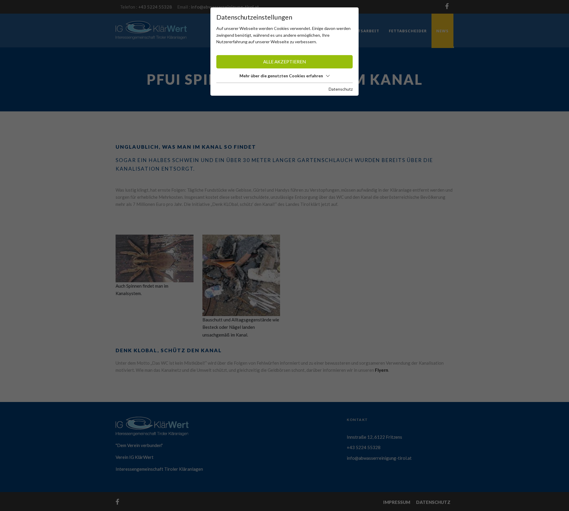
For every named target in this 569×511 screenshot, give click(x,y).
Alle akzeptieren (284, 61)
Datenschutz (341, 89)
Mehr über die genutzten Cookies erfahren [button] (281, 75)
